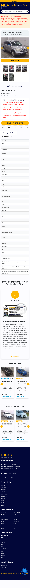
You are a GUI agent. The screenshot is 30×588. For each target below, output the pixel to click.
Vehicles (3, 485)
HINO (2, 528)
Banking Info (4, 503)
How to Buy (4, 489)
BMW (2, 523)
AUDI (2, 526)
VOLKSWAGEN (5, 519)
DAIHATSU (16, 521)
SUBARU (16, 515)
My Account (4, 494)
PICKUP (3, 555)
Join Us (3, 498)
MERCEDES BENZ (18, 517)
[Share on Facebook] (9, 127)
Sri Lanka (3, 567)
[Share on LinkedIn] (21, 127)
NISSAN (3, 521)
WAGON (3, 549)
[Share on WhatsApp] (27, 127)
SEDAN (3, 540)
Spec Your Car (5, 487)
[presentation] (2, 48)
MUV (2, 553)
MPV (2, 551)
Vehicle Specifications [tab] (9, 133)
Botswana (19, 32)
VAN (2, 544)
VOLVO (15, 519)
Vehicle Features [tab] (7, 136)
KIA (14, 528)
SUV (2, 546)
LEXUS (15, 526)
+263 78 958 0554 (10, 466)
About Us (3, 500)
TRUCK (3, 542)
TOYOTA (3, 512)
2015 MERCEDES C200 (7, 424)
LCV (2, 557)
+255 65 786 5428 (10, 471)
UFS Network (4, 492)
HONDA (6, 34)
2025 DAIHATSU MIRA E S (21, 424)
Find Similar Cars (15, 123)
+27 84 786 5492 (10, 468)
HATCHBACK (4, 535)
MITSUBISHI (17, 512)
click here (6, 26)
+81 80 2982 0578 (9, 464)
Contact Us (4, 496)
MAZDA (3, 515)
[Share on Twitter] (15, 127)
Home (4, 32)
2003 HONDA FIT (22, 381)
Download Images (16, 86)
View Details (6, 396)
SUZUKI (16, 523)
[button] (11, 356)
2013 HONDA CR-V (7, 381)
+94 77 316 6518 (8, 473)
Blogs (2, 505)
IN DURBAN (15, 60)
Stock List (11, 32)
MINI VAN (3, 538)
